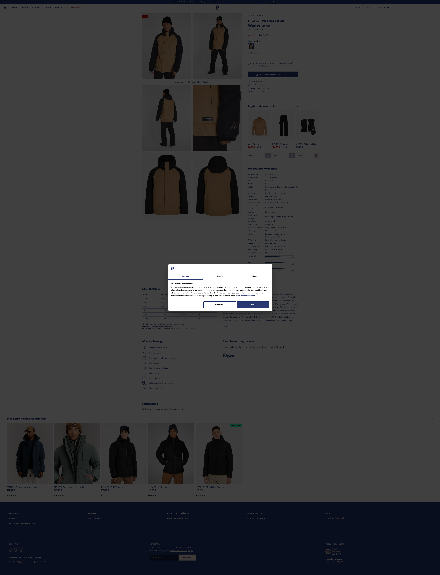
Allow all (253, 305)
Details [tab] (220, 276)
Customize (218, 305)
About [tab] (254, 276)
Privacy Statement (247, 296)
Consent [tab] (185, 276)
